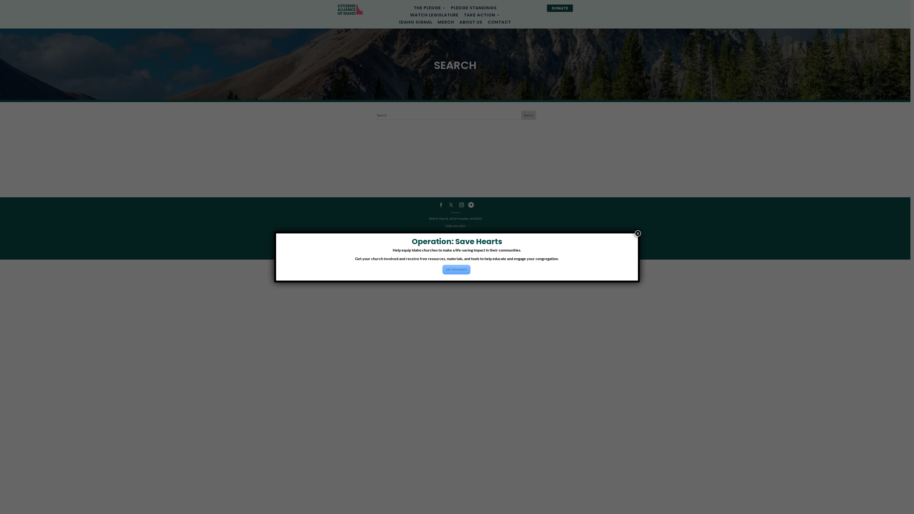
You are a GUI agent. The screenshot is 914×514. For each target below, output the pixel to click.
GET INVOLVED (456, 269)
